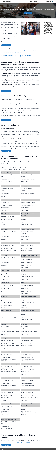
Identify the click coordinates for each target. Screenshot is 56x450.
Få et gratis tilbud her (28, 13)
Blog (47, 449)
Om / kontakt (48, 1)
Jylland (35, 1)
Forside (31, 1)
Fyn (38, 1)
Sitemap (50, 449)
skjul (12, 48)
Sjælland (42, 1)
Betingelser (54, 449)
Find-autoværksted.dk (6, 1)
